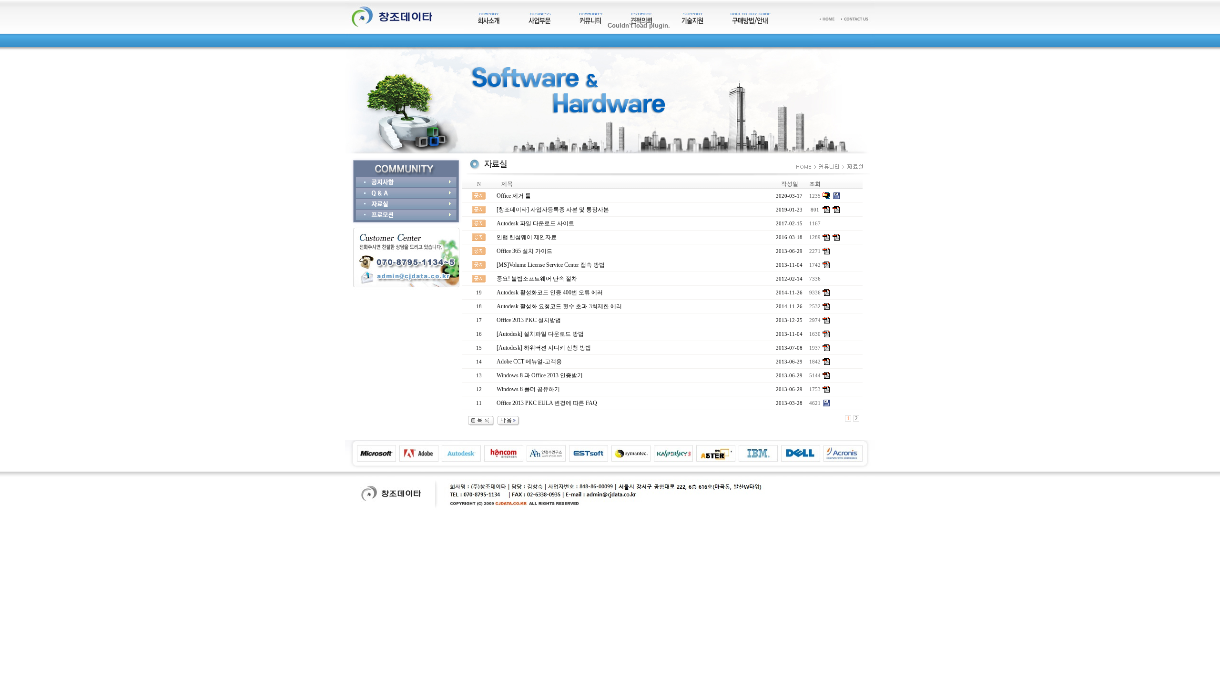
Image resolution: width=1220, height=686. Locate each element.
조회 (815, 184)
